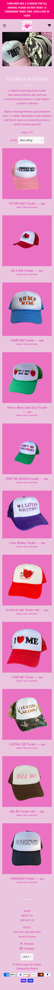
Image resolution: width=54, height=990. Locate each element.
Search (27, 911)
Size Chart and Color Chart (27, 932)
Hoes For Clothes (31, 965)
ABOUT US (27, 916)
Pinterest (28, 944)
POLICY (27, 927)
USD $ (25, 957)
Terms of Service (27, 937)
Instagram (28, 948)
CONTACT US (27, 920)
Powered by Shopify (27, 968)
